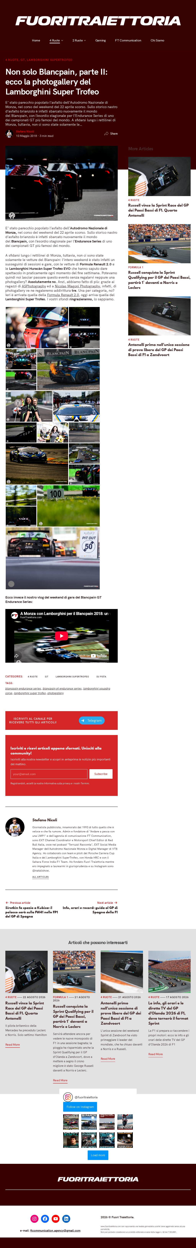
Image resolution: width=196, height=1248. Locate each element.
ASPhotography (34, 286)
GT (22, 60)
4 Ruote (55, 5)
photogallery (55, 693)
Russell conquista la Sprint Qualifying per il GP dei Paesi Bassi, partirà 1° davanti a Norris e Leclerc (159, 280)
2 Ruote (77, 5)
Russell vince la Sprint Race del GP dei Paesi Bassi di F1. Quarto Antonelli (158, 210)
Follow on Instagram (80, 1107)
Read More (12, 1044)
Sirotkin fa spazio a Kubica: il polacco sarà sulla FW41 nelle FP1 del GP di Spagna (31, 912)
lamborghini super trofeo (30, 693)
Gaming (100, 5)
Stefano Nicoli (25, 131)
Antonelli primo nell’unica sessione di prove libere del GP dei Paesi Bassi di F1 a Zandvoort (158, 349)
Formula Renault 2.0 (63, 295)
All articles (40, 876)
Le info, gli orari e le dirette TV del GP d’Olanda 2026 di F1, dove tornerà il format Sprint (168, 1013)
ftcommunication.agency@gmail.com (55, 1230)
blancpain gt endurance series (62, 688)
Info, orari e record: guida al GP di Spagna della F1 (90, 910)
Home (36, 5)
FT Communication (128, 5)
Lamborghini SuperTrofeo (50, 60)
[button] (70, 1122)
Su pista (101, 676)
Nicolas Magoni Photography (77, 286)
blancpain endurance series (23, 688)
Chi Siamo (157, 5)
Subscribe (100, 774)
